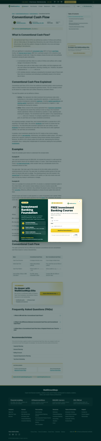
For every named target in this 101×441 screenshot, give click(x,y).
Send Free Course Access (65, 230)
